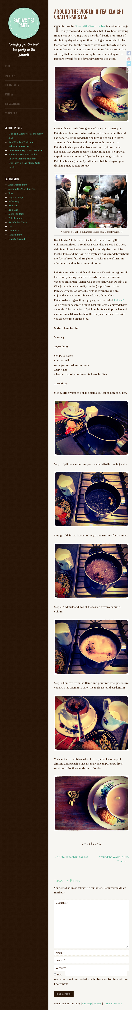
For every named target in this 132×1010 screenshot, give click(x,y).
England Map (15, 197)
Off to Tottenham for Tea (71, 857)
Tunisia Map (15, 234)
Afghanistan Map (17, 184)
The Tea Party (12, 85)
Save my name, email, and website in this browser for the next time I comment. (91, 979)
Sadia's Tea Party (17, 222)
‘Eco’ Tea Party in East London (25, 150)
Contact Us (11, 113)
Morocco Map (16, 213)
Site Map (87, 1003)
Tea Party (13, 230)
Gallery (9, 94)
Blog (10, 193)
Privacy (98, 1003)
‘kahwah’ (118, 300)
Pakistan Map (15, 218)
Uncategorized (16, 238)
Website (61, 968)
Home (7, 66)
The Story (10, 75)
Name (60, 952)
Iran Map (13, 205)
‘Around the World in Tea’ (90, 26)
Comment (62, 902)
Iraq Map (13, 209)
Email (60, 960)
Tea (10, 226)
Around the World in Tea (21, 188)
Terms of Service (112, 1003)
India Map (13, 201)
